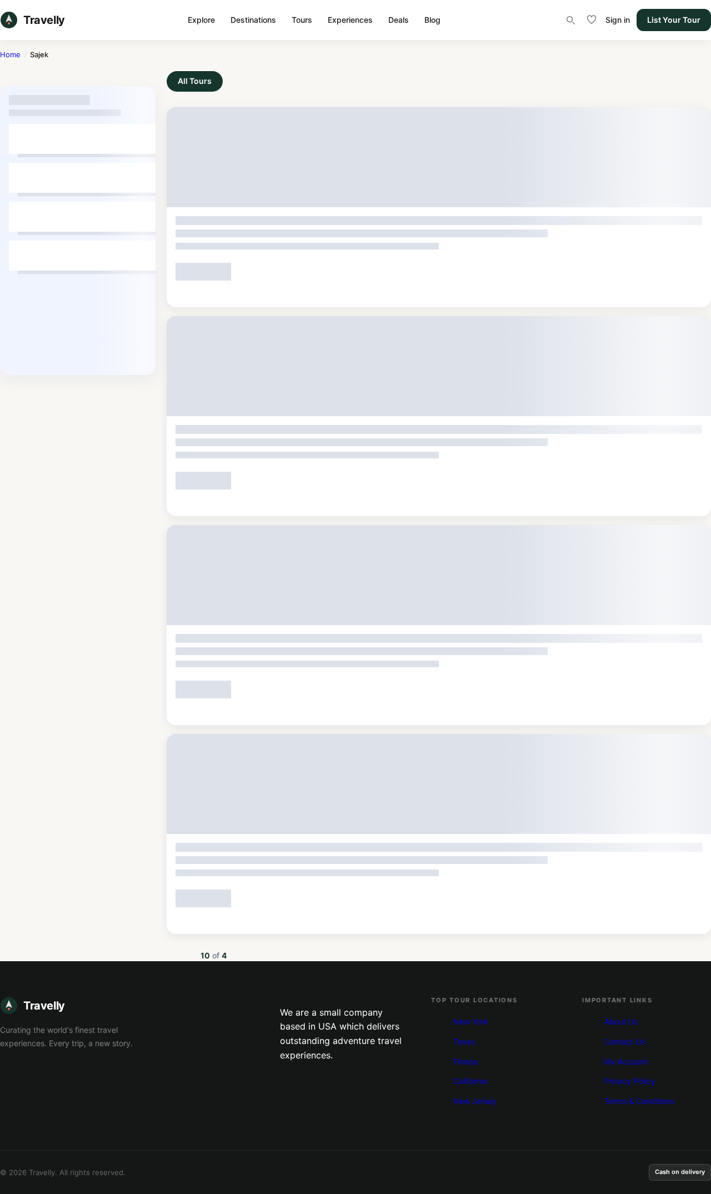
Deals (398, 19)
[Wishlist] (591, 20)
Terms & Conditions (639, 1101)
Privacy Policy (629, 1081)
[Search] (570, 20)
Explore (201, 19)
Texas (464, 1041)
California (470, 1081)
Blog (432, 19)
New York (470, 1021)
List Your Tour (673, 19)
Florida (465, 1061)
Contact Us (624, 1041)
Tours (302, 19)
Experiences (350, 19)
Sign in (617, 19)
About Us (621, 1021)
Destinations (253, 19)
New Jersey (475, 1101)
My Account (626, 1061)
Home (10, 54)
